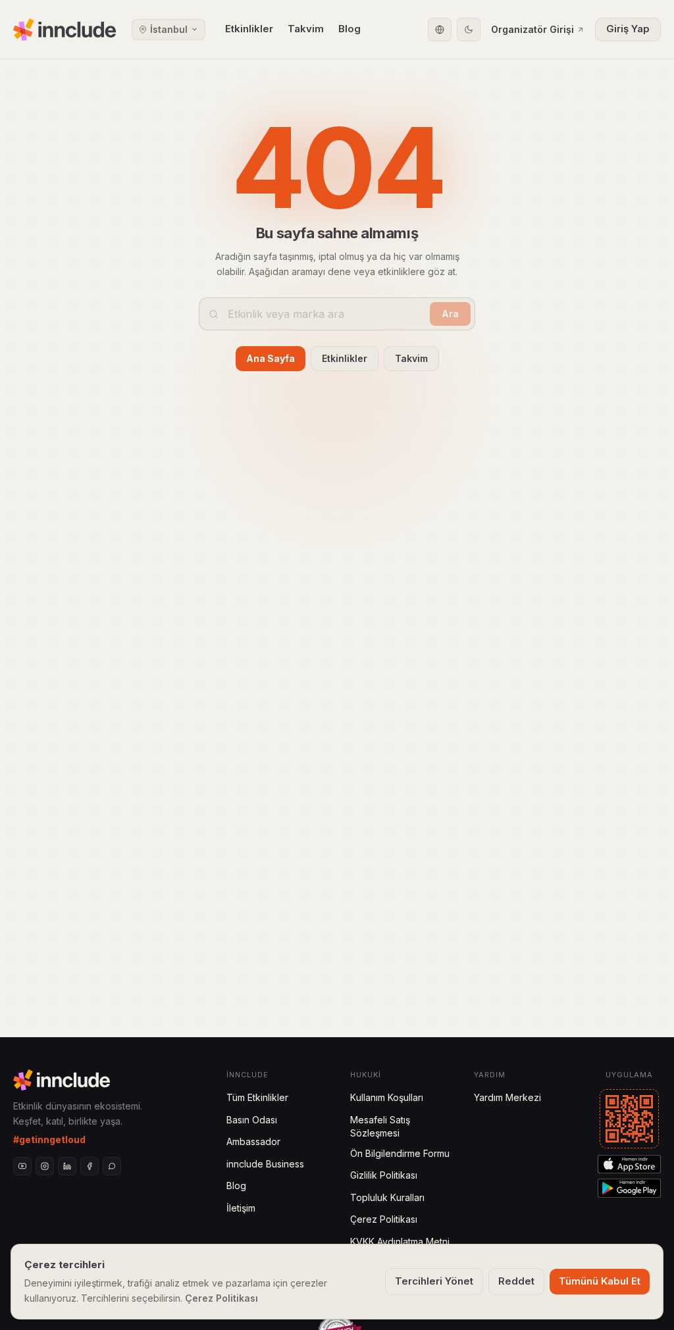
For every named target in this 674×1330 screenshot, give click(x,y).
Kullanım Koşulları (386, 1097)
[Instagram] (45, 1166)
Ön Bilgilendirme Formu (400, 1153)
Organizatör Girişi (532, 29)
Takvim (306, 28)
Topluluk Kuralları (387, 1197)
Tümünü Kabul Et (599, 1281)
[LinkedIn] (67, 1166)
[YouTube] (22, 1166)
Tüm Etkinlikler (257, 1097)
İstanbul (169, 29)
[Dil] (440, 29)
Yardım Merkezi (507, 1097)
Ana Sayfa (270, 358)
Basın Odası (251, 1119)
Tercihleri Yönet (434, 1281)
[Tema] (468, 29)
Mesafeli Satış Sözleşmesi (380, 1126)
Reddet (516, 1281)
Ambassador (253, 1141)
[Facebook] (89, 1166)
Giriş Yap (628, 28)
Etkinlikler (249, 28)
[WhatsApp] (112, 1166)
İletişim (240, 1208)
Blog (349, 28)
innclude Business (265, 1163)
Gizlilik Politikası (383, 1175)
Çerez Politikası (383, 1219)
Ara (450, 313)
